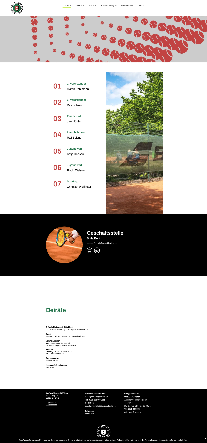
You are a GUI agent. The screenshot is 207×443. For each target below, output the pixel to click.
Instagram (89, 413)
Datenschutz (51, 405)
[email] (89, 250)
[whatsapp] (97, 250)
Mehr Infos (182, 440)
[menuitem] (67, 6)
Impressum (51, 402)
